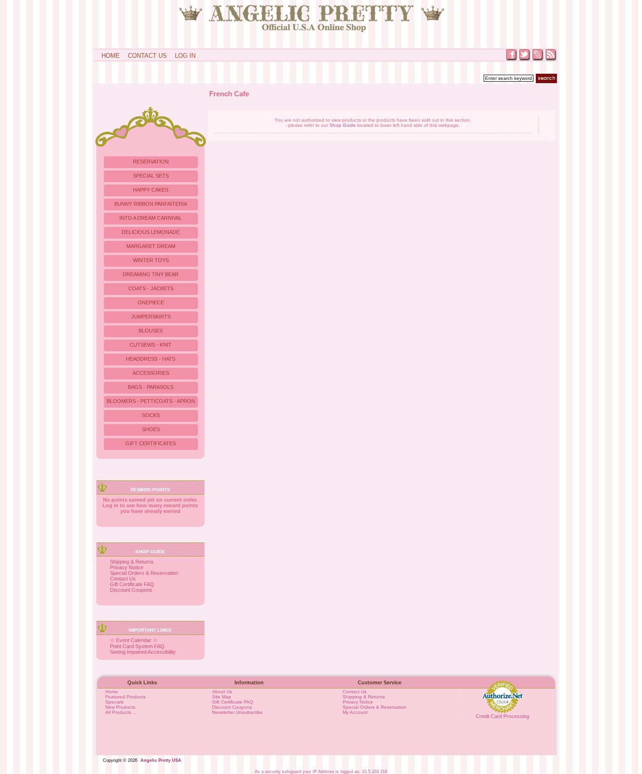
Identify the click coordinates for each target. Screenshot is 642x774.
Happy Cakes (150, 190)
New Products (120, 707)
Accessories (151, 373)
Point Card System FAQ (137, 646)
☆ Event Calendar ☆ (133, 640)
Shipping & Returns (132, 562)
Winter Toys (151, 260)
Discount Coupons (131, 590)
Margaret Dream (150, 246)
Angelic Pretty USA (161, 760)
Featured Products (125, 696)
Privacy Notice (126, 567)
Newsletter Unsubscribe (237, 712)
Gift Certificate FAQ (132, 584)
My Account (355, 712)
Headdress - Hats (150, 359)
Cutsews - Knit (151, 345)
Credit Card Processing (502, 716)
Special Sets (151, 175)
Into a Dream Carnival (150, 218)
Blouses (151, 330)
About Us (222, 691)
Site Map (221, 696)
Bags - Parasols (150, 387)
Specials (114, 701)
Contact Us (147, 55)
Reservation (151, 161)
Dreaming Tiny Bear (151, 274)
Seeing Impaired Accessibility (143, 652)
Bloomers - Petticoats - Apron (151, 401)
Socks (151, 415)
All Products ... (121, 712)
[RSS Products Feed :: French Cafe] (551, 59)
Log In (185, 55)
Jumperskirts (151, 316)
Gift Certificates (150, 443)
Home (111, 55)
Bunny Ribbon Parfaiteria (150, 204)
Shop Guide (342, 125)
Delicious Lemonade (151, 232)
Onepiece (151, 302)
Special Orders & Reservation (144, 573)
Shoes (151, 429)
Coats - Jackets (150, 288)
